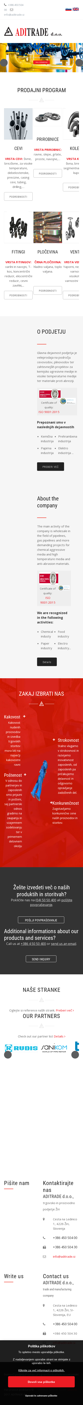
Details (59, 1036)
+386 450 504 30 (65, 1247)
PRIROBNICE (48, 139)
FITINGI (18, 251)
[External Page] (68, 403)
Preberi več (64, 1010)
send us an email (63, 943)
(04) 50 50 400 (45, 900)
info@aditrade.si (14, 14)
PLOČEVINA (47, 251)
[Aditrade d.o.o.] (33, 32)
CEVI (18, 148)
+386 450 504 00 (65, 1238)
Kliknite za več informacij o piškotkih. (41, 1370)
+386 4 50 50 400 (33, 943)
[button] (4, 63)
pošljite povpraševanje (51, 902)
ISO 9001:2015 (48, 412)
